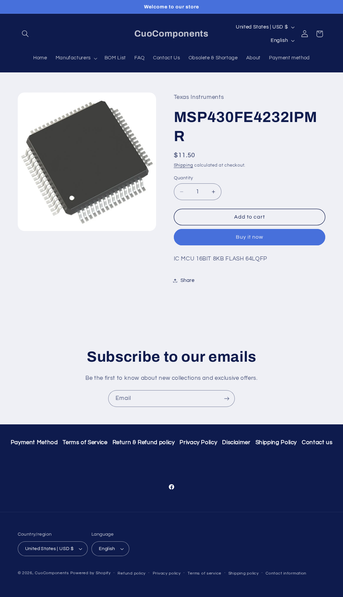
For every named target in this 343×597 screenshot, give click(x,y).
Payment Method (34, 442)
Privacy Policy (198, 442)
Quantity (183, 178)
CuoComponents (52, 573)
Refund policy (132, 573)
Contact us (317, 442)
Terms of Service (85, 442)
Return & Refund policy (144, 442)
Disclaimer (236, 442)
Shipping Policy (276, 442)
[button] (25, 34)
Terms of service (204, 573)
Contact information (286, 573)
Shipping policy (243, 573)
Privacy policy (167, 573)
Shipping (183, 165)
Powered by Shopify (90, 573)
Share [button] (188, 280)
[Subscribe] (226, 398)
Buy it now (250, 237)
